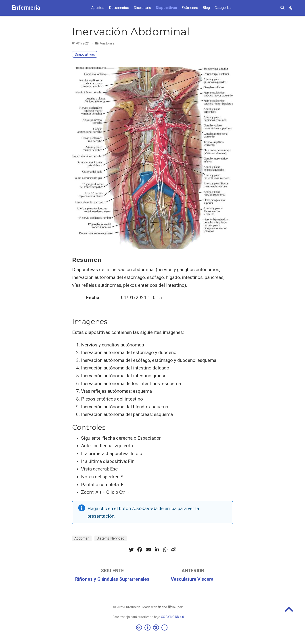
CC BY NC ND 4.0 (172, 617)
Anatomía (107, 43)
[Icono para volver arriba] (289, 611)
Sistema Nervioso (110, 538)
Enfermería (26, 7)
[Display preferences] (291, 8)
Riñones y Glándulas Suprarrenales (112, 579)
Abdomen (81, 538)
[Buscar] (282, 8)
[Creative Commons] (152, 627)
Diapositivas (85, 54)
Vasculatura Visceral (193, 579)
